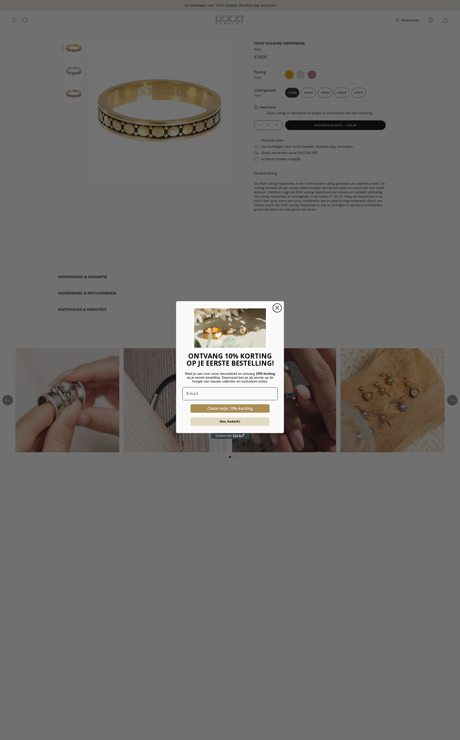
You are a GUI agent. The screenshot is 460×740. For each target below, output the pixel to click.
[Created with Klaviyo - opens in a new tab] (230, 436)
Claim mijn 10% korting (230, 408)
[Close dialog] (277, 308)
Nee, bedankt (230, 421)
